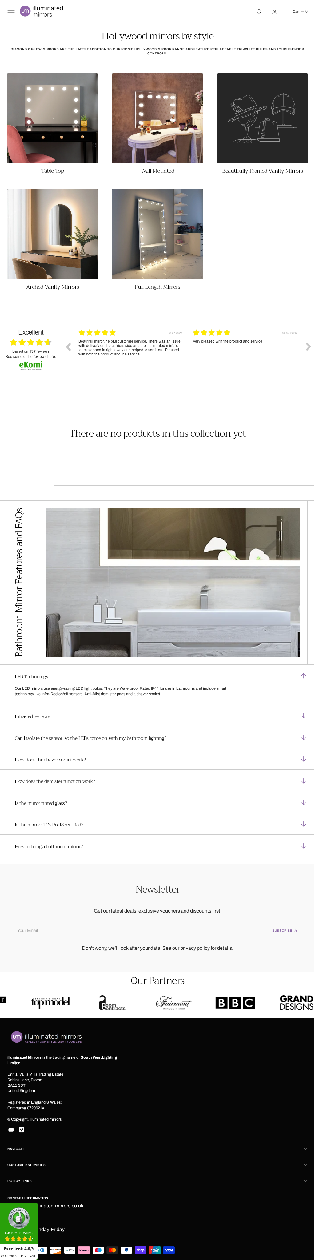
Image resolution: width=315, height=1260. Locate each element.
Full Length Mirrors (155, 284)
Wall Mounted (155, 169)
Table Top (52, 169)
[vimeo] (21, 1130)
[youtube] (11, 1130)
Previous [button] (68, 343)
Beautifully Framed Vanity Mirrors (258, 169)
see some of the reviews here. (31, 353)
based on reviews (31, 348)
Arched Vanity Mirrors (51, 284)
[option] (131, 348)
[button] (10, 12)
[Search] (254, 11)
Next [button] (304, 343)
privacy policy (193, 946)
